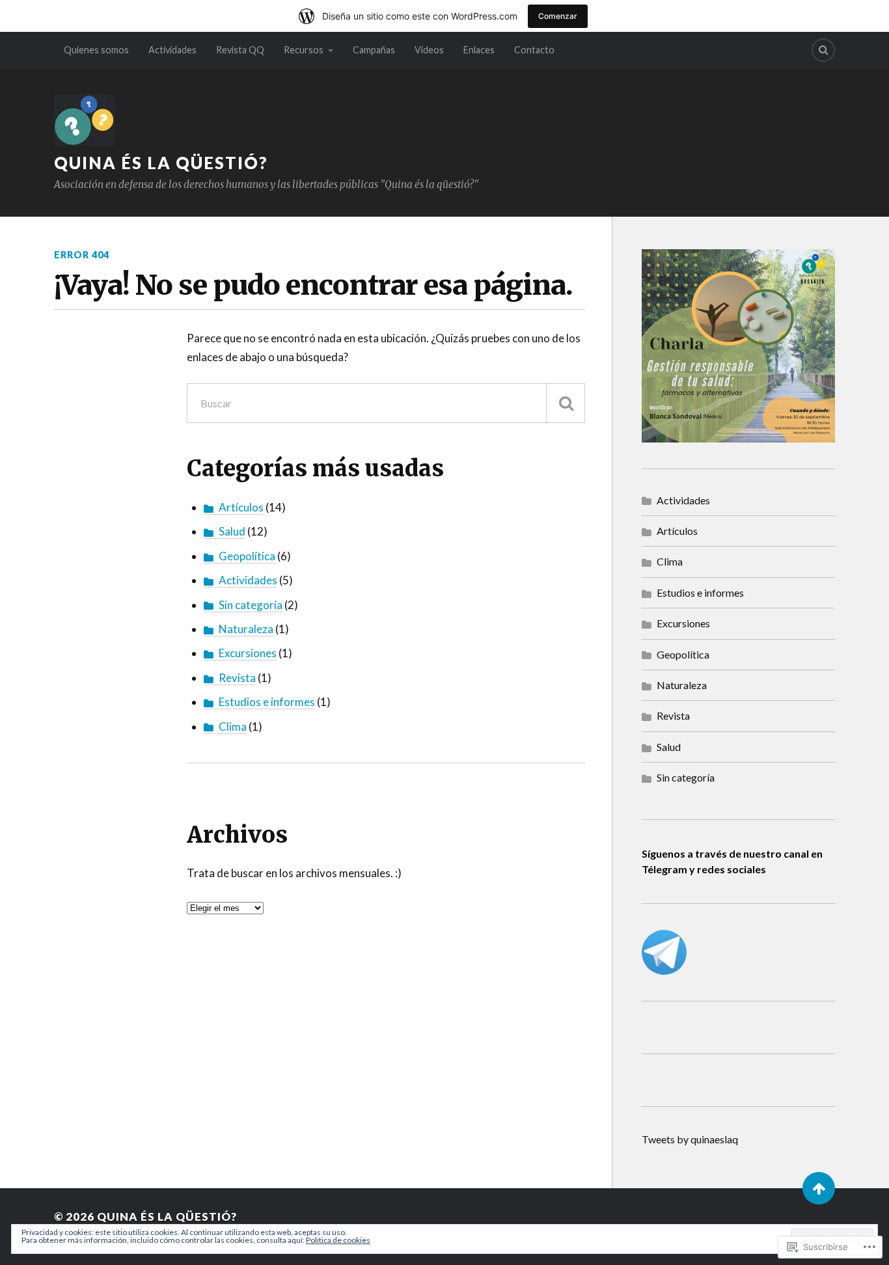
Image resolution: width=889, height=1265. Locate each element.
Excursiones (248, 653)
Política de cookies (338, 1240)
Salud (232, 531)
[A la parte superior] (818, 1188)
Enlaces (479, 49)
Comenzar (557, 16)
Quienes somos (96, 49)
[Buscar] (565, 403)
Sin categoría (250, 605)
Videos (429, 49)
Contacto (534, 49)
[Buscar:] (386, 403)
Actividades (172, 49)
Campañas (374, 49)
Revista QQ (240, 49)
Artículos (241, 507)
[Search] (823, 50)
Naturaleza (246, 629)
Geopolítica (247, 556)
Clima (233, 726)
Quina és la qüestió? (161, 162)
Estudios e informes (267, 702)
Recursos (303, 49)
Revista (237, 678)
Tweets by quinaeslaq (690, 1139)
